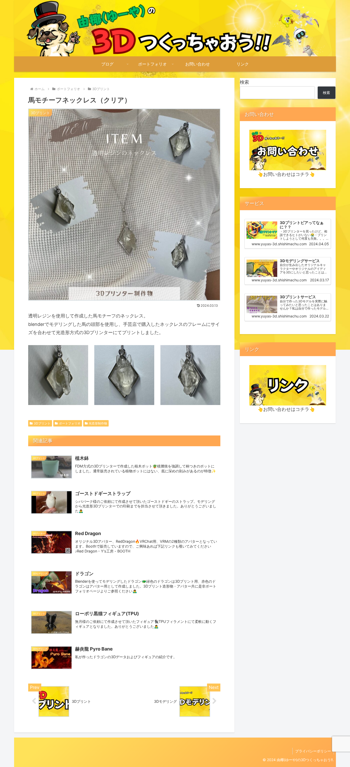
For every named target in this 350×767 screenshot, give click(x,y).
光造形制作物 (98, 423)
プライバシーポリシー (313, 751)
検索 (244, 82)
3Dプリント (42, 423)
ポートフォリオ (69, 423)
